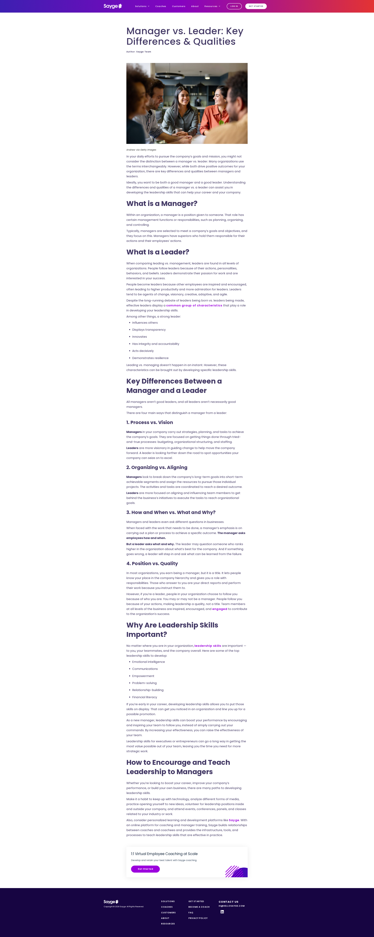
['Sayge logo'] (113, 6)
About (195, 6)
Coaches (160, 6)
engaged (219, 609)
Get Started (145, 868)
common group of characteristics (194, 305)
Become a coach (199, 906)
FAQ (190, 912)
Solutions (141, 6)
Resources (211, 6)
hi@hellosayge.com (232, 905)
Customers (179, 6)
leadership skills (207, 646)
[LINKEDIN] (222, 911)
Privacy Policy (198, 918)
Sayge (234, 820)
